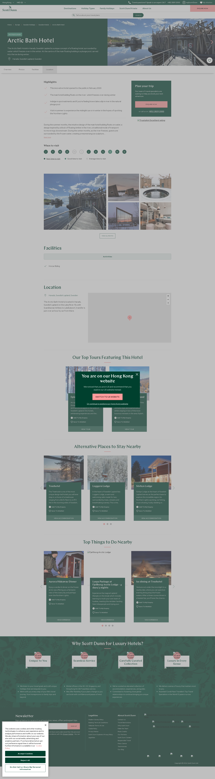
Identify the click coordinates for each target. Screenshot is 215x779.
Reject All (25, 760)
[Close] (45, 725)
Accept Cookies (25, 753)
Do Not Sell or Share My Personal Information (25, 768)
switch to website (107, 397)
